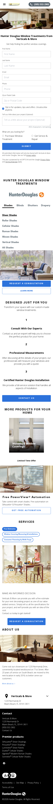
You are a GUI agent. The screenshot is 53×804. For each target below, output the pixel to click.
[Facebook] (4, 763)
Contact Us (27, 398)
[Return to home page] (17, 4)
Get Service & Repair (40, 137)
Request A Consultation (26, 284)
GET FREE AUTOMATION (26, 511)
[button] (4, 4)
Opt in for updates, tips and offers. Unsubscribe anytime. (26, 108)
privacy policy (31, 155)
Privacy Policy (45, 159)
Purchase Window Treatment (12, 137)
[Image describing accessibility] (9, 775)
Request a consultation (26, 622)
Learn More (26, 291)
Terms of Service (11, 162)
